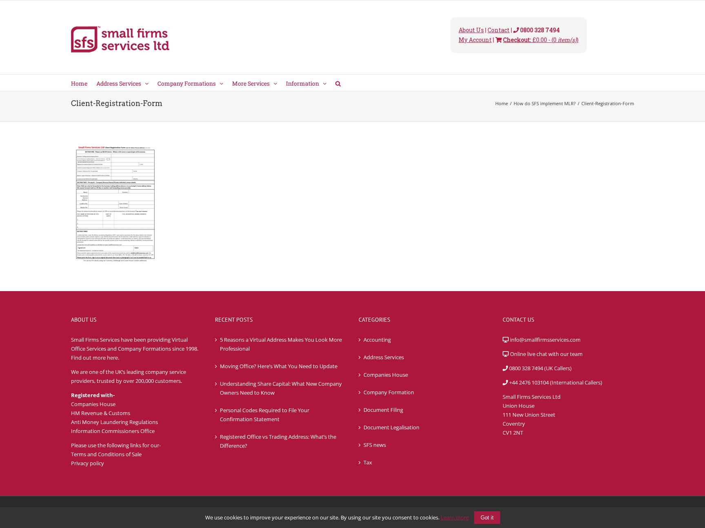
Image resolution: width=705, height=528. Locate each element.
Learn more (455, 517)
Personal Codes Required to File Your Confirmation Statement (264, 414)
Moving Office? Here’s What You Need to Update (278, 366)
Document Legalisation (391, 427)
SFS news (375, 444)
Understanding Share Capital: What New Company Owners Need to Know (281, 388)
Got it (487, 518)
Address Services (384, 357)
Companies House (386, 374)
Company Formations (144, 348)
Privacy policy (87, 463)
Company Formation (389, 392)
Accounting (377, 339)
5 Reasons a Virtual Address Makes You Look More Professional (281, 344)
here (112, 357)
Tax (368, 462)
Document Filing (383, 409)
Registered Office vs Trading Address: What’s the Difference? (278, 441)
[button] (338, 83)
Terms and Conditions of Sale (106, 454)
